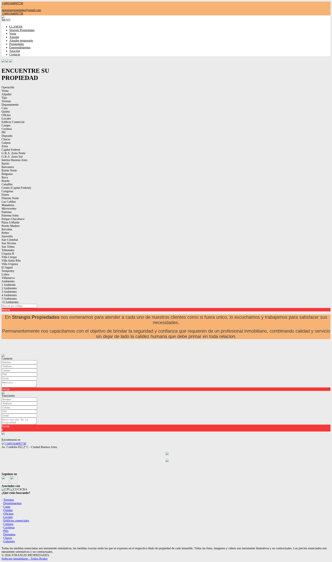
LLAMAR (15, 26)
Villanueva (8, 277)
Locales (6, 118)
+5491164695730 (15, 443)
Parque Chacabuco (13, 219)
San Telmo (8, 246)
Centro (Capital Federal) (16, 187)
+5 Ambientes (10, 302)
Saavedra (7, 236)
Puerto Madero (11, 225)
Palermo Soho (10, 215)
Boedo (6, 180)
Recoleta (7, 229)
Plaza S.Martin (10, 222)
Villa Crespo (9, 257)
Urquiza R (8, 253)
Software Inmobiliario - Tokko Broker (25, 558)
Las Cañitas (9, 201)
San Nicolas (9, 243)
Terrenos (8, 499)
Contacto (14, 54)
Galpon (6, 142)
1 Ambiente (9, 284)
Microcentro (9, 208)
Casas (6, 506)
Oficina (6, 115)
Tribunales (8, 250)
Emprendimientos (20, 47)
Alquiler (14, 37)
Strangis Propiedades (22, 30)
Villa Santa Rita (11, 260)
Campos (8, 524)
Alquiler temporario (21, 40)
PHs (5, 531)
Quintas (8, 510)
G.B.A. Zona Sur (12, 156)
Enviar (6, 389)
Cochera (7, 128)
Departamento (10, 104)
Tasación (14, 51)
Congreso (7, 191)
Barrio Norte (9, 170)
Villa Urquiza (10, 264)
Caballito (7, 184)
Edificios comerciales (16, 520)
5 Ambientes (9, 298)
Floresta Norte (10, 198)
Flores (5, 194)
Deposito (7, 135)
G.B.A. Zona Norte (13, 153)
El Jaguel (7, 267)
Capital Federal (11, 149)
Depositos (9, 534)
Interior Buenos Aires (14, 160)
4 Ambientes (9, 295)
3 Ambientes (9, 291)
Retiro (5, 232)
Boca (5, 177)
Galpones (9, 541)
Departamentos (12, 503)
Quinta (6, 111)
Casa (4, 108)
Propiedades (16, 44)
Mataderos (8, 205)
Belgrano (7, 174)
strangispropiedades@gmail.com (21, 10)
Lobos (5, 274)
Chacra (6, 139)
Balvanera (8, 167)
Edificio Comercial (13, 122)
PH (4, 132)
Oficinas (8, 513)
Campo (6, 125)
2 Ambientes (9, 288)
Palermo (7, 212)
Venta (12, 33)
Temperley (8, 271)
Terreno (6, 101)
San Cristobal (10, 239)
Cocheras (9, 527)
